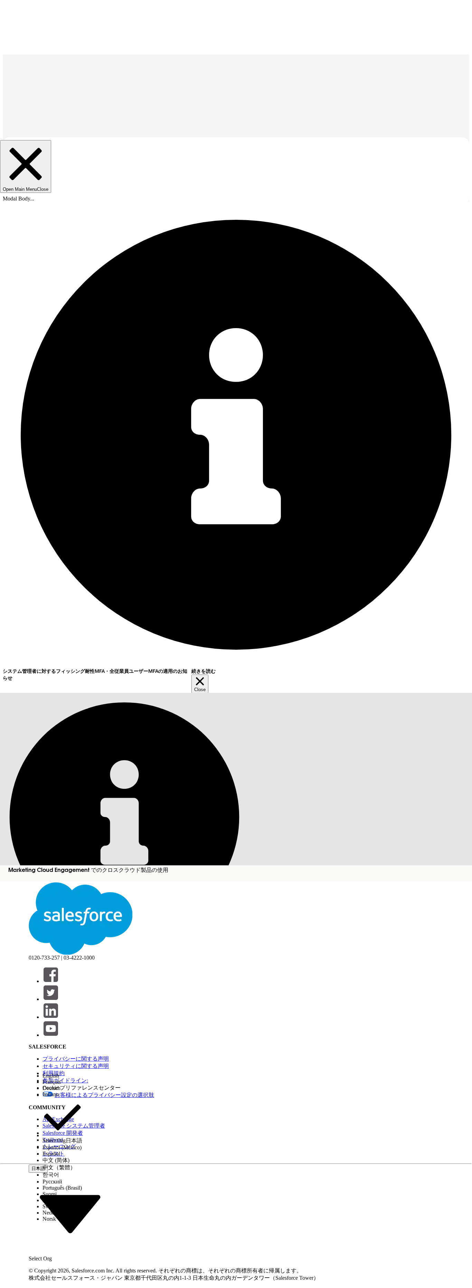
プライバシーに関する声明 (76, 1059)
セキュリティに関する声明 (76, 1066)
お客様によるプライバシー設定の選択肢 (104, 1095)
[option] (62, 1076)
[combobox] (70, 1213)
